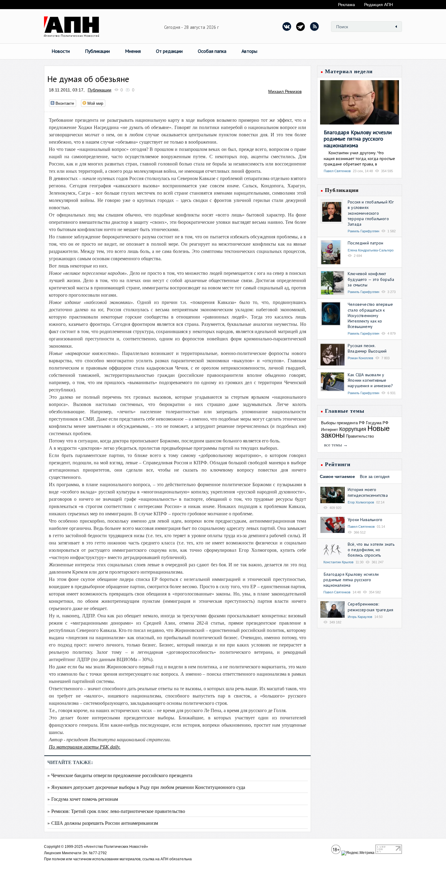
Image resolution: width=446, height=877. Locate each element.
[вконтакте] (287, 26)
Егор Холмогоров (361, 502)
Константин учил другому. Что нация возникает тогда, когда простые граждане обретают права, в (359, 158)
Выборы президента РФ (343, 423)
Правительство (360, 436)
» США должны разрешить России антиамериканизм (102, 823)
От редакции (169, 51)
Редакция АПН (378, 4)
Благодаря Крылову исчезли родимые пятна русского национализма (358, 139)
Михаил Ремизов (285, 91)
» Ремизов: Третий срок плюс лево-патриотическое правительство (116, 811)
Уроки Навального (365, 519)
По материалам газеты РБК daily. (84, 746)
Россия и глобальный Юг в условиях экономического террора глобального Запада (371, 213)
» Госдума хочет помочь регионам (82, 799)
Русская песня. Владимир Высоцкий (367, 348)
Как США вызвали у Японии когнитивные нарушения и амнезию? (370, 380)
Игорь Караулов (360, 617)
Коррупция (352, 429)
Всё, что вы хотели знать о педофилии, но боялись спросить (371, 549)
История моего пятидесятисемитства (368, 492)
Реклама (346, 4)
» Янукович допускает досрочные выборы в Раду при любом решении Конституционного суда (146, 787)
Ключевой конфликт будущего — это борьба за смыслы (371, 279)
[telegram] (300, 26)
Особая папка (212, 51)
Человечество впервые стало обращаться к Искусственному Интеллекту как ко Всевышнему (370, 315)
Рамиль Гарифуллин (363, 231)
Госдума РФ (377, 423)
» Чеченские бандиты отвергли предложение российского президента (119, 775)
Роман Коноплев (360, 358)
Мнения (133, 51)
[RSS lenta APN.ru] (314, 26)
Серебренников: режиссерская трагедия (370, 606)
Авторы (249, 51)
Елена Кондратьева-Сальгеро (371, 250)
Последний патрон (365, 243)
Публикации (97, 51)
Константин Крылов (338, 562)
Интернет (329, 429)
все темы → (336, 444)
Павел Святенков (337, 171)
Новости (61, 51)
